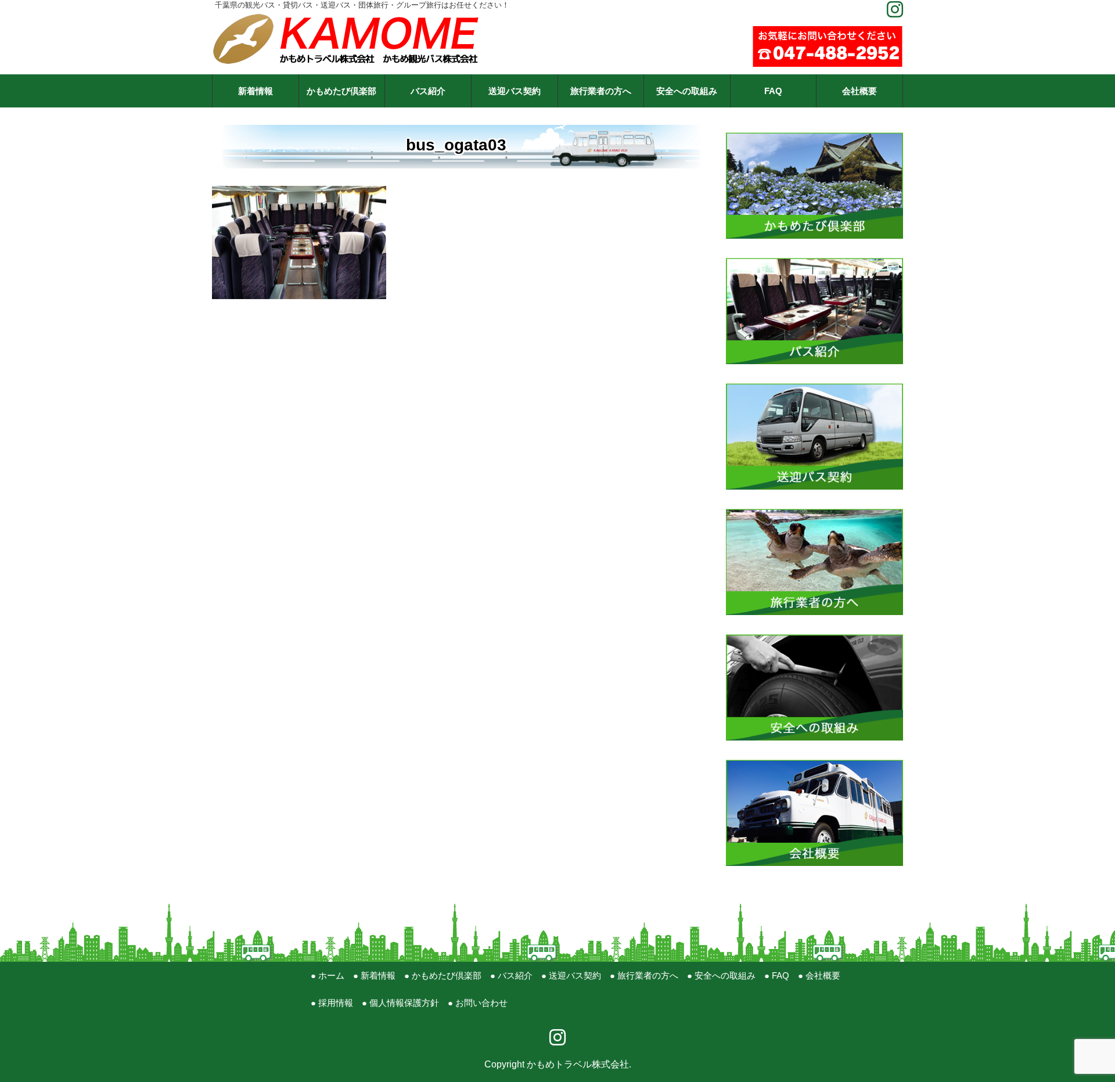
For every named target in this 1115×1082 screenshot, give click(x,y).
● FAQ (776, 975)
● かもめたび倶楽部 (442, 975)
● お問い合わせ (478, 1003)
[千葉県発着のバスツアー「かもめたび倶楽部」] (814, 133)
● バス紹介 (511, 975)
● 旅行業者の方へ (644, 975)
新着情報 (255, 91)
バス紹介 (428, 91)
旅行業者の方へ (600, 91)
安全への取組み (686, 91)
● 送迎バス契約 (571, 975)
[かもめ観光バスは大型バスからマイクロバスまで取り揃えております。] (814, 634)
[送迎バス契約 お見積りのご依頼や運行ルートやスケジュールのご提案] (814, 384)
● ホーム (327, 975)
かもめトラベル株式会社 (578, 1064)
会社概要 (859, 91)
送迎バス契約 (514, 91)
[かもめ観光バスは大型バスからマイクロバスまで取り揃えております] (814, 258)
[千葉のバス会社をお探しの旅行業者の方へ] (814, 509)
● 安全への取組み (721, 975)
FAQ (773, 91)
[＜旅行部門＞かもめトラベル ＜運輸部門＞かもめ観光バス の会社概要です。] (814, 760)
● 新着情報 (374, 975)
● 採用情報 (332, 1003)
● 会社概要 (819, 975)
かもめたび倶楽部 (341, 91)
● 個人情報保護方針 (400, 1003)
